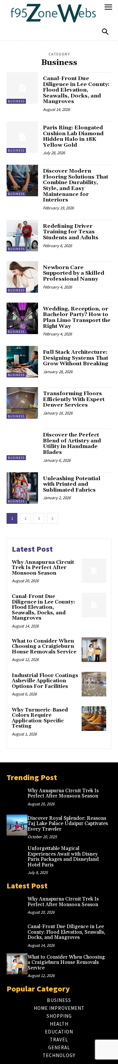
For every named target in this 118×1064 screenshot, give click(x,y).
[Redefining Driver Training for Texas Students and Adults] (22, 235)
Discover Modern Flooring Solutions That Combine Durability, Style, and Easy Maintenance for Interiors (75, 185)
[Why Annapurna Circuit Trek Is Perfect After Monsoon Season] (94, 571)
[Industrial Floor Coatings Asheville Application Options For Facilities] (94, 684)
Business (16, 101)
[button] (105, 32)
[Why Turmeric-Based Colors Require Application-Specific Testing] (94, 718)
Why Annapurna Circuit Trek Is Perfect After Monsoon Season (43, 567)
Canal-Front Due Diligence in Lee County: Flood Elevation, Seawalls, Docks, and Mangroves (76, 90)
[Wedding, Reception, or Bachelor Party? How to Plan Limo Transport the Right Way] (22, 318)
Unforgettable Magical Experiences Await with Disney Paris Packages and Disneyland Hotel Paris (63, 856)
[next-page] (52, 518)
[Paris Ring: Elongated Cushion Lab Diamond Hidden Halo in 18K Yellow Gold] (22, 137)
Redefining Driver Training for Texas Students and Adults (70, 232)
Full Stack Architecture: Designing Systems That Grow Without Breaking (75, 358)
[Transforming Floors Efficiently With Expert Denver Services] (22, 403)
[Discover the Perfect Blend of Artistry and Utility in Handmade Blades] (22, 444)
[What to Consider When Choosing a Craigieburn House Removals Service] (94, 649)
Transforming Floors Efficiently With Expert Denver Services (74, 399)
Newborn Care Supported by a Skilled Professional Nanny (73, 273)
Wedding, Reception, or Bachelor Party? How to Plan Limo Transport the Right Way (76, 318)
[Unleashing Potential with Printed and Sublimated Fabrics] (22, 488)
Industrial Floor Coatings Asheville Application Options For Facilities (45, 681)
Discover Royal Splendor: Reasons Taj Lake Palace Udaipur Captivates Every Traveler (68, 823)
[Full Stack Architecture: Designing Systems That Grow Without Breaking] (22, 361)
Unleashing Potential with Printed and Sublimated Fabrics (71, 484)
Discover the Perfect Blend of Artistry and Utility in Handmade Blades (72, 444)
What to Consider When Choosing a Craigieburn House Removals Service (44, 646)
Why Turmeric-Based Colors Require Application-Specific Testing (40, 718)
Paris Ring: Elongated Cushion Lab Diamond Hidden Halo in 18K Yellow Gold (73, 136)
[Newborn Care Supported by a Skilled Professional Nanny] (22, 277)
